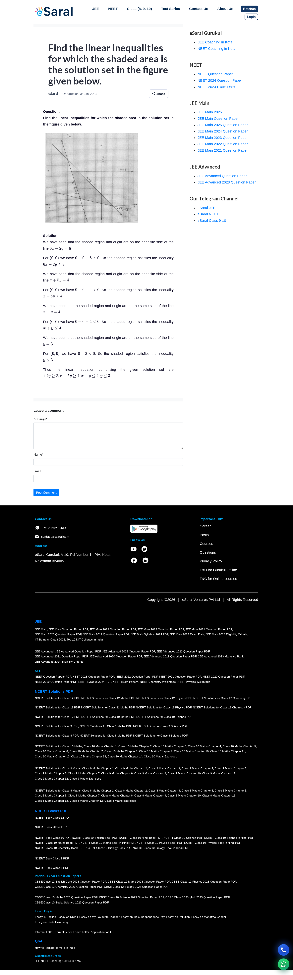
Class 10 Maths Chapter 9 (155, 751)
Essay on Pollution (178, 917)
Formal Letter (63, 932)
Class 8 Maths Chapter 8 (117, 795)
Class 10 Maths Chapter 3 (169, 746)
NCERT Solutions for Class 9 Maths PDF (106, 726)
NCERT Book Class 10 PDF (52, 837)
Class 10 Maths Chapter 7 (86, 751)
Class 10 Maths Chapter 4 (204, 746)
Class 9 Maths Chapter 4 (197, 768)
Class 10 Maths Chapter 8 (121, 751)
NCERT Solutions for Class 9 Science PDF (160, 726)
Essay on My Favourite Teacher (99, 917)
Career (205, 526)
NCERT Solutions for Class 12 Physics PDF (164, 698)
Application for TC (102, 932)
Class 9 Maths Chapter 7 (83, 773)
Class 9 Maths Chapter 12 (51, 778)
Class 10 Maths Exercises (160, 756)
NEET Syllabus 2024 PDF (94, 681)
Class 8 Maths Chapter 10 (184, 795)
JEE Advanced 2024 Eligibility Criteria (59, 661)
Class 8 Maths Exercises (120, 800)
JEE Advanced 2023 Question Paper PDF (128, 651)
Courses (206, 544)
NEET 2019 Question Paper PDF (56, 681)
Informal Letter (44, 932)
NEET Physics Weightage (193, 681)
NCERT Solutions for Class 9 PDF (56, 726)
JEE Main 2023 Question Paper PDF (112, 629)
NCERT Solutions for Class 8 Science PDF (160, 735)
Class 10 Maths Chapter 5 (239, 746)
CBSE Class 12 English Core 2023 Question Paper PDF (70, 881)
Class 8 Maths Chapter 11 (218, 795)
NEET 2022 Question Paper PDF (137, 676)
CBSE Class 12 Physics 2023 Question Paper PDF (204, 881)
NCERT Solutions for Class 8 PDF (56, 735)
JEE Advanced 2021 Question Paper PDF (61, 656)
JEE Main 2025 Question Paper (223, 125)
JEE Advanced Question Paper (222, 176)
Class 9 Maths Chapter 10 (184, 773)
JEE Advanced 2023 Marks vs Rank (221, 656)
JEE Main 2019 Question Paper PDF (106, 634)
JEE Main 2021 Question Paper (223, 150)
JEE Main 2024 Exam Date (187, 634)
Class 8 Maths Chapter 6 (50, 795)
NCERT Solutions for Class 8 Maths (58, 790)
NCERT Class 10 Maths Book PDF (57, 842)
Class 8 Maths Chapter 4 (197, 790)
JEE (95, 9)
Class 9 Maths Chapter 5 (230, 768)
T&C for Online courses (218, 579)
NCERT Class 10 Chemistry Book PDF (59, 847)
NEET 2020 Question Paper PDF (224, 676)
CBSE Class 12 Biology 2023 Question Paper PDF (136, 886)
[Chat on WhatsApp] (283, 964)
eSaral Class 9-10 (212, 221)
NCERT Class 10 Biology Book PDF (108, 847)
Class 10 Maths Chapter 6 (51, 751)
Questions (208, 552)
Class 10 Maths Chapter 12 (52, 756)
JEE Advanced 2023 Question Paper (227, 182)
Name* (38, 454)
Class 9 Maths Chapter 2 (131, 768)
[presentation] (60, 248)
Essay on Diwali (68, 917)
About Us (225, 9)
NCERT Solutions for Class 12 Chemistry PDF (222, 698)
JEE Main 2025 (210, 112)
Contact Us (198, 9)
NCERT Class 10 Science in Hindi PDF (229, 837)
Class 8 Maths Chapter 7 (83, 795)
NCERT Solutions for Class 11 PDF (57, 707)
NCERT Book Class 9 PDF (52, 858)
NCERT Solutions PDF (54, 691)
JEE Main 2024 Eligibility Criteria (226, 634)
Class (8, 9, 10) (139, 9)
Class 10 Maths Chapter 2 (134, 746)
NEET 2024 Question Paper (220, 80)
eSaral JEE (206, 208)
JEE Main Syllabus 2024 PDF (149, 634)
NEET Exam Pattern (126, 681)
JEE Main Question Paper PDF (68, 629)
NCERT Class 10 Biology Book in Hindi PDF (161, 847)
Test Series (170, 9)
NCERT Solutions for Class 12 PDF (57, 698)
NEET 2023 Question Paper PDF (93, 676)
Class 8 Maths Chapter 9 (150, 795)
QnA (38, 941)
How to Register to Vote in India (55, 947)
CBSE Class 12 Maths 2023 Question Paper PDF (139, 881)
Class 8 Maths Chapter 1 (98, 790)
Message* (40, 419)
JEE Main (41, 629)
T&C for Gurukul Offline (218, 570)
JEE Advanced (44, 651)
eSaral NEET (208, 214)
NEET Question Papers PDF (53, 676)
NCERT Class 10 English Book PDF (95, 837)
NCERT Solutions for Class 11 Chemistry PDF (222, 707)
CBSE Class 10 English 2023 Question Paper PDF (197, 897)
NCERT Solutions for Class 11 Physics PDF (163, 707)
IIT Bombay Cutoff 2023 (50, 639)
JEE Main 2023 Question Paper (223, 138)
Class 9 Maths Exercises (85, 778)
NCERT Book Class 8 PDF (52, 867)
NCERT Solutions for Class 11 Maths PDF (107, 707)
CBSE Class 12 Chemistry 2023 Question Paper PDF (68, 886)
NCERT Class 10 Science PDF (183, 837)
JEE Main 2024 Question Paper (223, 131)
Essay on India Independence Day (142, 917)
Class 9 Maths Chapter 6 (50, 773)
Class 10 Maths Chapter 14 (125, 756)
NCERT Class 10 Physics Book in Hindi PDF (212, 842)
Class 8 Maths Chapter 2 (131, 790)
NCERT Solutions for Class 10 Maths (58, 746)
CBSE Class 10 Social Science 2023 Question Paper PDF (72, 902)
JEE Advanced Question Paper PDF (78, 651)
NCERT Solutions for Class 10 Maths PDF (108, 716)
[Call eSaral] (283, 950)
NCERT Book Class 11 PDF (52, 827)
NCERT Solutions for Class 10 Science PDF (164, 716)
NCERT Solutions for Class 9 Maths (58, 768)
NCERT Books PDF (51, 811)
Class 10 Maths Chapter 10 (191, 751)
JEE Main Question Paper (218, 119)
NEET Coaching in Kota (216, 49)
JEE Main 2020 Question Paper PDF (58, 634)
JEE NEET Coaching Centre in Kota (58, 960)
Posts (204, 535)
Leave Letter (81, 932)
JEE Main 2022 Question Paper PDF (161, 629)
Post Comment (46, 492)
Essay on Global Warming (51, 922)
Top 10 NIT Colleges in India (85, 639)
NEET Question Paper (215, 74)
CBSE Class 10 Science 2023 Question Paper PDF (131, 897)
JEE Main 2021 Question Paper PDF (209, 629)
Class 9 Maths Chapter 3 (164, 768)
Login (251, 17)
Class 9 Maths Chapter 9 (150, 773)
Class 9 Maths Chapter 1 (98, 768)
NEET (113, 9)
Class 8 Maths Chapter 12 (51, 800)
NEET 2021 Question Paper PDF (180, 676)
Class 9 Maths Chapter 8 (117, 773)
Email (37, 471)
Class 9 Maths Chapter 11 (218, 773)
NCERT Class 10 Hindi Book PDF (140, 837)
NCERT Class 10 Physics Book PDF (160, 842)
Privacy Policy (211, 561)
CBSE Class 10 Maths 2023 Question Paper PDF (66, 897)
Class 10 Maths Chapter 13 (88, 756)
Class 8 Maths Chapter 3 (164, 790)
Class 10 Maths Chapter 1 (100, 746)
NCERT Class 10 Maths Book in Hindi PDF (108, 842)
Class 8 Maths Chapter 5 (230, 790)
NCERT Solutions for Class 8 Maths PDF (106, 735)
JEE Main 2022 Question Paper (223, 144)
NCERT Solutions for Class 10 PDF (57, 716)
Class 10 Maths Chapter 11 (227, 751)
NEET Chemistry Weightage (158, 681)
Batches (249, 9)
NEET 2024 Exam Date (216, 87)
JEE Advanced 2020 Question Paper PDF (115, 656)
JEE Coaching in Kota (215, 42)
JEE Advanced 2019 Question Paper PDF (170, 656)
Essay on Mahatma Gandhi (208, 917)
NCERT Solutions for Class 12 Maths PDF (108, 698)
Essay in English (45, 917)
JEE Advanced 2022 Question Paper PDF (183, 651)
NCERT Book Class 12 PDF (53, 817)
